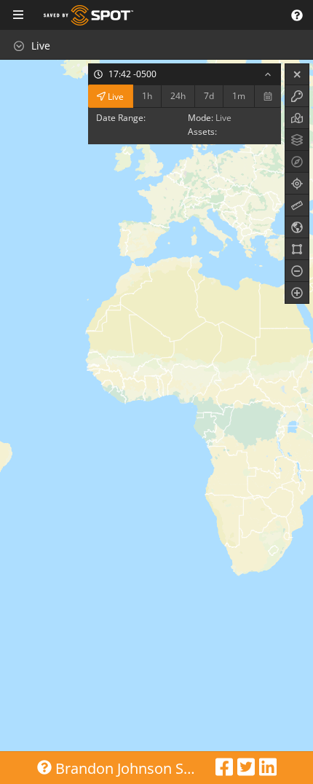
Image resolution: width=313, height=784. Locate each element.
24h (178, 96)
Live (115, 96)
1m (238, 96)
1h (147, 96)
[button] (296, 15)
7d (209, 96)
